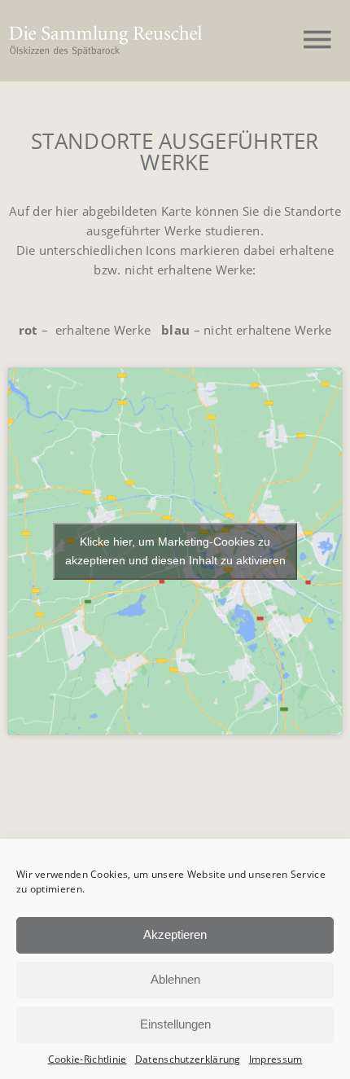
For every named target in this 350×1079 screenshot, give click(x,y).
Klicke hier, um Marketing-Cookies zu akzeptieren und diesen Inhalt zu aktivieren (175, 551)
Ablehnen (175, 979)
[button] (318, 41)
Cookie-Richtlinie (87, 1059)
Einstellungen (175, 1024)
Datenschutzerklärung (188, 1059)
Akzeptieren (175, 934)
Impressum (276, 1059)
